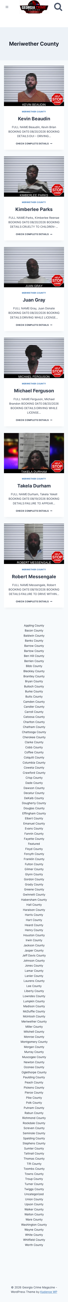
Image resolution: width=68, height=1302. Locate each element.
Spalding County (34, 1138)
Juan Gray (34, 300)
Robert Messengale (34, 576)
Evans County (34, 828)
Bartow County (34, 651)
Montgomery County (34, 1041)
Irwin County (34, 940)
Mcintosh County (34, 1016)
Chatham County (34, 727)
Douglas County (34, 808)
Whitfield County (34, 1239)
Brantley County (34, 676)
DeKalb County (34, 798)
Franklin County (34, 859)
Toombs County (34, 1168)
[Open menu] (7, 6)
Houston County (34, 935)
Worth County (34, 1245)
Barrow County (34, 645)
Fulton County (34, 864)
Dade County (34, 783)
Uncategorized (34, 1194)
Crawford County (34, 772)
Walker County (34, 1209)
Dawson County (34, 788)
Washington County (34, 1224)
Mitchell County (34, 1031)
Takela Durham (34, 486)
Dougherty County (34, 803)
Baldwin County (34, 635)
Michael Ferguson (34, 391)
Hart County (34, 920)
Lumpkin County (34, 1001)
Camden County (34, 701)
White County (34, 1234)
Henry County (34, 930)
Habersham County (34, 899)
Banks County (34, 640)
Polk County (34, 1102)
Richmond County (34, 1118)
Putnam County (34, 1107)
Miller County (34, 1026)
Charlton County (34, 722)
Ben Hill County (34, 656)
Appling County (34, 625)
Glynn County (34, 874)
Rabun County (34, 1113)
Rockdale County (34, 1123)
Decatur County (34, 793)
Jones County (34, 965)
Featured (34, 843)
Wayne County (34, 1229)
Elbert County (34, 818)
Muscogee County (34, 1057)
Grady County (34, 884)
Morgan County (34, 1047)
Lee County (34, 986)
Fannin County (34, 833)
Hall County (34, 904)
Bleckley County (34, 671)
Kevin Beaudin (34, 118)
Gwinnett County (34, 894)
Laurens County (34, 981)
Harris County (34, 914)
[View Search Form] (58, 7)
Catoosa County (34, 716)
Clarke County (34, 742)
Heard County (34, 925)
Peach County (34, 1082)
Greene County (34, 889)
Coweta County (34, 767)
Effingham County (34, 813)
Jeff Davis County (34, 955)
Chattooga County (34, 732)
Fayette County (34, 838)
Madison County (34, 1006)
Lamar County (34, 970)
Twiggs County (34, 1189)
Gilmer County (34, 869)
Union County (34, 1199)
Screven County (34, 1128)
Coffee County (34, 752)
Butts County (34, 696)
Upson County (34, 1204)
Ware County (34, 1219)
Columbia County (34, 762)
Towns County (34, 1174)
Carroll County (34, 711)
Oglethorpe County (34, 1072)
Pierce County (34, 1092)
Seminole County (34, 1133)
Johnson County (34, 960)
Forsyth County (34, 854)
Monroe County (34, 1036)
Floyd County (34, 849)
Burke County (34, 691)
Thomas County (34, 1158)
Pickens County (34, 1087)
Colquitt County (34, 757)
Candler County (34, 706)
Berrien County (34, 661)
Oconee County (34, 1067)
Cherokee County (34, 737)
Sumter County (34, 1148)
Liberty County (34, 991)
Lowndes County (34, 996)
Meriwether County (34, 111)
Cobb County (34, 747)
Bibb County (34, 666)
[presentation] (34, 86)
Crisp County (34, 777)
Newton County (34, 1062)
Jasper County (34, 950)
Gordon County (34, 879)
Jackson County (34, 945)
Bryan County (34, 681)
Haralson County (34, 909)
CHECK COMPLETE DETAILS (34, 143)
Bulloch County (34, 686)
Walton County (34, 1214)
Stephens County (34, 1143)
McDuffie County (34, 1011)
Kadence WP (48, 1292)
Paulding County (34, 1077)
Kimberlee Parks (34, 209)
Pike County (34, 1097)
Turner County (34, 1184)
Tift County (34, 1163)
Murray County (34, 1052)
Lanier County (34, 976)
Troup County (34, 1179)
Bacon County (34, 630)
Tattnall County (34, 1153)
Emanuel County (34, 823)
